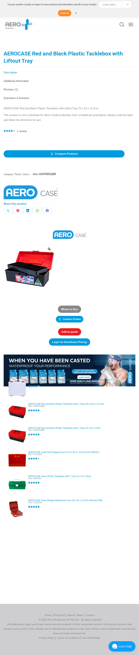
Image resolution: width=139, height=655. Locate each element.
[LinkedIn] (27, 210)
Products (59, 615)
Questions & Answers (16, 98)
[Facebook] (47, 210)
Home (48, 615)
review (22, 131)
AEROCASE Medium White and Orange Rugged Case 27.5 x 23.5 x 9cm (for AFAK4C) (70, 380)
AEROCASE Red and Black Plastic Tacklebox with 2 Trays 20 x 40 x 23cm (64, 428)
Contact (90, 615)
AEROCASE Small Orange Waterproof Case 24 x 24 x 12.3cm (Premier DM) (65, 500)
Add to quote (69, 331)
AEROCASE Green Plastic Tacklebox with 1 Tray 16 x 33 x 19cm (59, 476)
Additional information (16, 80)
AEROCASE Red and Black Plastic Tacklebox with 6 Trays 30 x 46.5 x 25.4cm (66, 404)
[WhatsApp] (37, 210)
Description (10, 72)
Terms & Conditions (68, 637)
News (80, 615)
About (70, 615)
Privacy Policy (46, 637)
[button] (122, 646)
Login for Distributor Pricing (69, 342)
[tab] (69, 70)
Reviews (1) (11, 89)
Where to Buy (69, 309)
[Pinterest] (17, 210)
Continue (64, 13)
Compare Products (66, 153)
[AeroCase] (31, 193)
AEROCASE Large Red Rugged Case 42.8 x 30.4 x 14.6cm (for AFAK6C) (64, 452)
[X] (8, 210)
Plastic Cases (21, 174)
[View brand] (69, 234)
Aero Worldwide (91, 637)
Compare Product (72, 319)
